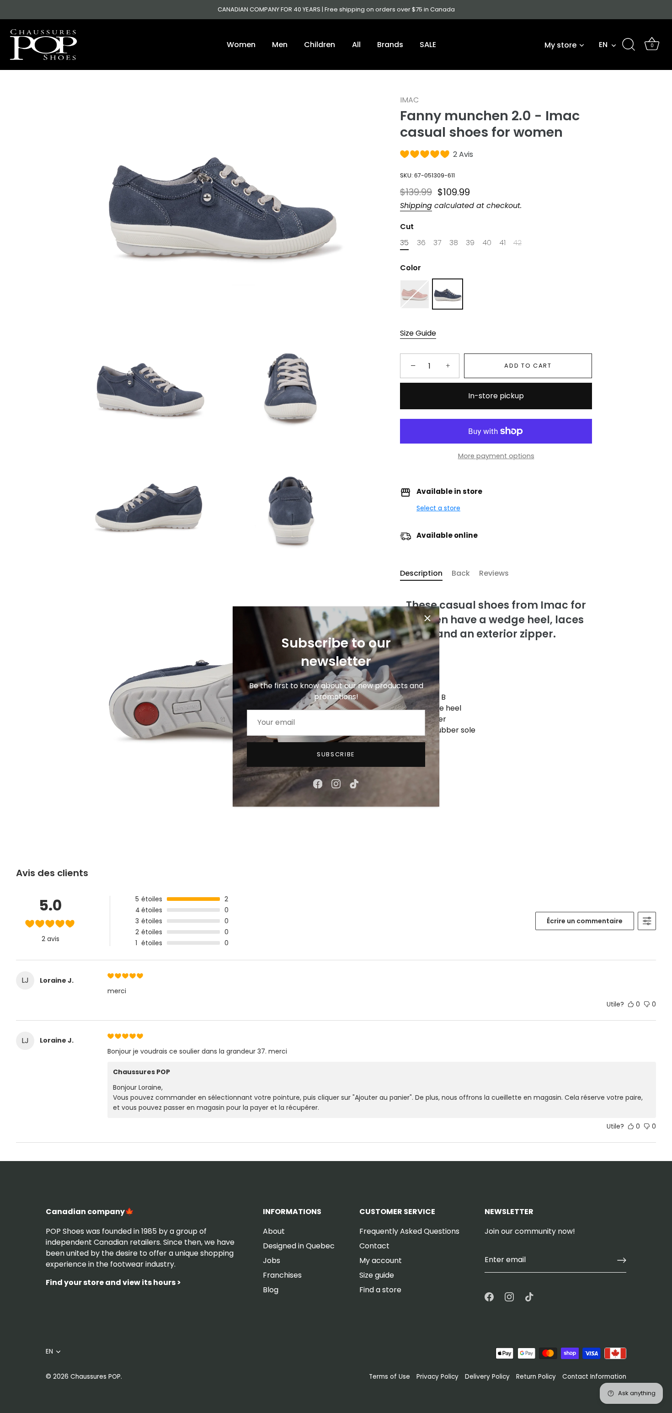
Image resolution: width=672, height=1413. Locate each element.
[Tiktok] (354, 783)
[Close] (427, 618)
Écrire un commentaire (585, 921)
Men (280, 44)
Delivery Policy (487, 1376)
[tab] (426, 573)
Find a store (380, 1290)
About (274, 1231)
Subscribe (336, 754)
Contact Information (594, 1376)
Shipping (416, 205)
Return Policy (536, 1376)
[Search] (629, 45)
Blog (270, 1290)
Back (461, 573)
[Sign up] (621, 1260)
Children (319, 44)
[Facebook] (317, 783)
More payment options (496, 455)
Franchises (282, 1275)
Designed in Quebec (299, 1246)
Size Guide (418, 333)
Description (421, 573)
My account (380, 1260)
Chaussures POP (95, 1376)
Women (241, 44)
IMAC (409, 100)
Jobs (271, 1260)
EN (603, 44)
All (356, 44)
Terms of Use (389, 1376)
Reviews (494, 573)
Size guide (376, 1275)
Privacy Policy (437, 1376)
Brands (390, 44)
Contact (374, 1246)
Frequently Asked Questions (409, 1231)
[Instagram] (336, 783)
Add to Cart (528, 366)
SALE (428, 44)
